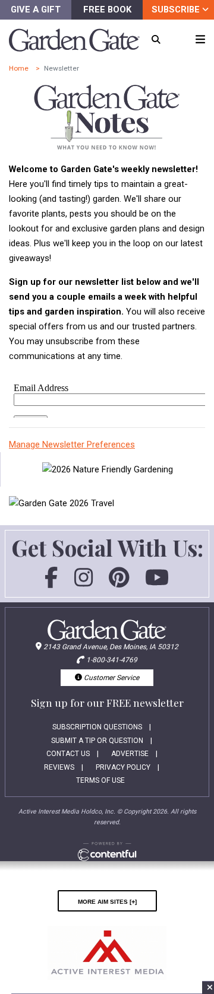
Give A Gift (36, 9)
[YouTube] (157, 583)
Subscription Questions (97, 727)
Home (19, 68)
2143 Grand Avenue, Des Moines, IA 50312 (110, 647)
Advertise (130, 754)
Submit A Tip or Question (97, 740)
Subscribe (177, 9)
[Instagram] (83, 583)
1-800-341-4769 (111, 660)
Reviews (59, 767)
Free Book (107, 9)
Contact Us (68, 754)
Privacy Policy (123, 767)
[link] (107, 469)
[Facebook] (51, 583)
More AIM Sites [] (107, 901)
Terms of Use (100, 780)
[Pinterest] (119, 583)
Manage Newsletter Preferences (72, 444)
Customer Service (110, 678)
